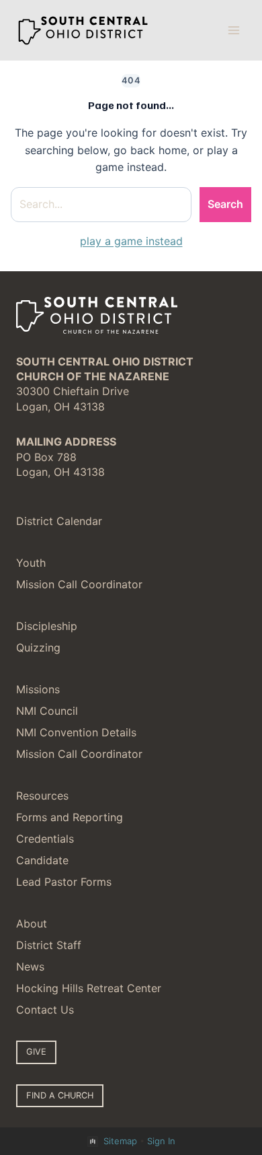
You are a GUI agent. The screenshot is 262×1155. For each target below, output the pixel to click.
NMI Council (47, 711)
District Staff (48, 945)
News (30, 966)
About (31, 923)
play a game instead (131, 241)
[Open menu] (233, 30)
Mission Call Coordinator (79, 584)
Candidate (42, 860)
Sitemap (120, 1140)
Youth (31, 562)
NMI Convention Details (76, 732)
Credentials (45, 838)
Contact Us (45, 1009)
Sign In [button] (161, 1140)
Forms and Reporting (69, 817)
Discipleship (46, 626)
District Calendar (59, 521)
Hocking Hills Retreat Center (88, 988)
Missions (38, 689)
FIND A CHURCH (59, 1095)
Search (225, 204)
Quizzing (38, 647)
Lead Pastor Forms (64, 881)
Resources (42, 795)
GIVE (36, 1052)
